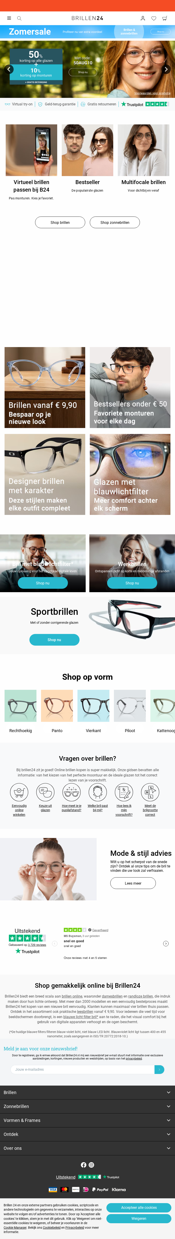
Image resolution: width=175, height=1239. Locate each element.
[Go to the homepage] (87, 18)
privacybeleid (134, 1058)
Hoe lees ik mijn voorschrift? (124, 810)
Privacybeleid (74, 1227)
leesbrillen (85, 1011)
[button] (9, 69)
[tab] (87, 1093)
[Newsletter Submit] (159, 1069)
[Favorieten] (153, 18)
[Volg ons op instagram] (91, 1165)
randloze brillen (140, 996)
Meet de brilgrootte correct (150, 810)
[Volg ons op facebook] (83, 1165)
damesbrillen (112, 996)
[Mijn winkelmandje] (164, 18)
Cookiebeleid (52, 1227)
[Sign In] (142, 18)
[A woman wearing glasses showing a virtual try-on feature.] (48, 869)
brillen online (72, 996)
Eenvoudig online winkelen (19, 810)
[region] (31, 150)
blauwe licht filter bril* (80, 1017)
